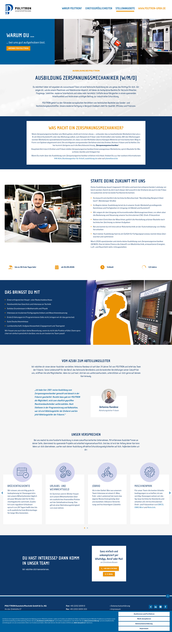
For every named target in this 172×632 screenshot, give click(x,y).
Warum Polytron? (72, 8)
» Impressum (115, 609)
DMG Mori (139, 507)
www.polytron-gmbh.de (152, 8)
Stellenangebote (125, 8)
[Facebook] (165, 607)
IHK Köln (58, 158)
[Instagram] (160, 607)
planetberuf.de (111, 158)
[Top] (168, 596)
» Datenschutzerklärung (120, 606)
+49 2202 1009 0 (77, 606)
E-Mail (110, 574)
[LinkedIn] (155, 607)
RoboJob (151, 507)
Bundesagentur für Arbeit (73, 158)
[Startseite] (18, 9)
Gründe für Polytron (18, 48)
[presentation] (2, 493)
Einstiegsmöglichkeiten (98, 8)
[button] (84, 527)
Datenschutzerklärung (144, 624)
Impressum (144, 628)
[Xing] (151, 607)
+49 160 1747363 (110, 568)
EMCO (160, 504)
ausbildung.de (91, 158)
